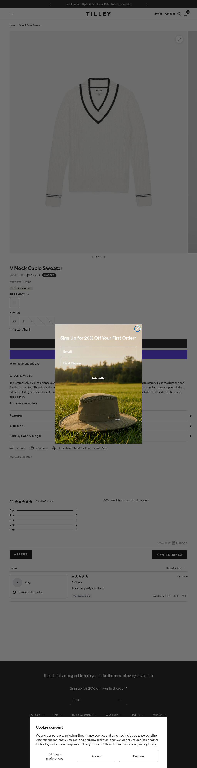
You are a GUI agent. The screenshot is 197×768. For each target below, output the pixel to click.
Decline (138, 756)
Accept (96, 756)
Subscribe (99, 378)
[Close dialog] (137, 329)
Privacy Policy (146, 744)
